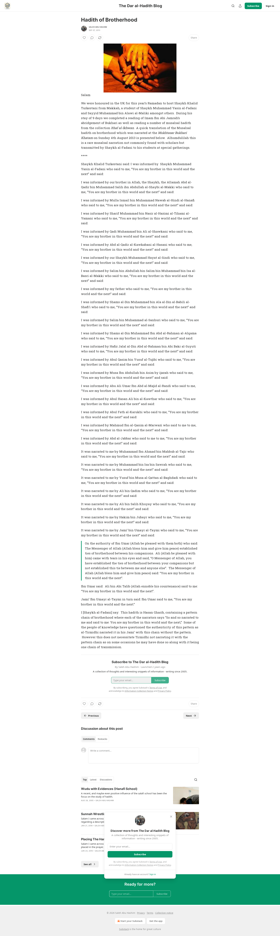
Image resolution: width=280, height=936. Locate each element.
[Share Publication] (240, 6)
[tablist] (95, 739)
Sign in (270, 5)
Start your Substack (131, 921)
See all (88, 864)
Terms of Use (155, 861)
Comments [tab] (88, 739)
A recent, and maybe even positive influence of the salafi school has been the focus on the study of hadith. (124, 795)
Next (189, 715)
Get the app (156, 921)
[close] (171, 816)
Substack (124, 929)
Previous (93, 715)
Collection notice (164, 912)
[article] (140, 796)
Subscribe (253, 5)
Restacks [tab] (102, 739)
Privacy (141, 912)
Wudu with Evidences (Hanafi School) (109, 789)
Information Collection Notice (139, 865)
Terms (150, 912)
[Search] (233, 6)
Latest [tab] (93, 779)
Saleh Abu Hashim (98, 27)
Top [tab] (85, 779)
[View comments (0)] (92, 37)
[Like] (84, 37)
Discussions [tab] (106, 779)
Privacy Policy (164, 865)
